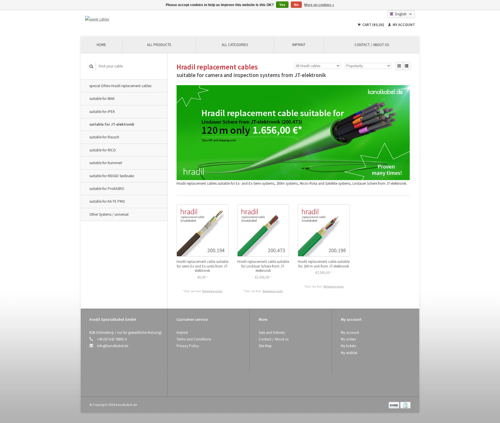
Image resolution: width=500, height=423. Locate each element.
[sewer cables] (134, 19)
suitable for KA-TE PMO (107, 201)
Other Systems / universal (108, 214)
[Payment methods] (394, 404)
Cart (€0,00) (373, 24)
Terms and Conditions (194, 339)
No (296, 5)
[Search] (91, 66)
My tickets (348, 345)
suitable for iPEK (102, 111)
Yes (282, 5)
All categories (235, 44)
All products (159, 44)
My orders (348, 339)
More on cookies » (319, 5)
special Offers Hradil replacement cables (120, 85)
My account (403, 24)
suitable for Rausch (104, 137)
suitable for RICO (102, 150)
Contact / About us (371, 44)
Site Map (265, 345)
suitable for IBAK (102, 98)
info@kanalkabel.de (112, 345)
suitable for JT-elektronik (111, 124)
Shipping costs (212, 291)
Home (101, 44)
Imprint (299, 44)
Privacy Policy (188, 345)
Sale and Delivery (272, 332)
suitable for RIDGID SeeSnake (111, 175)
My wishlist (349, 352)
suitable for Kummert (105, 162)
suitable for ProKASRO (106, 188)
